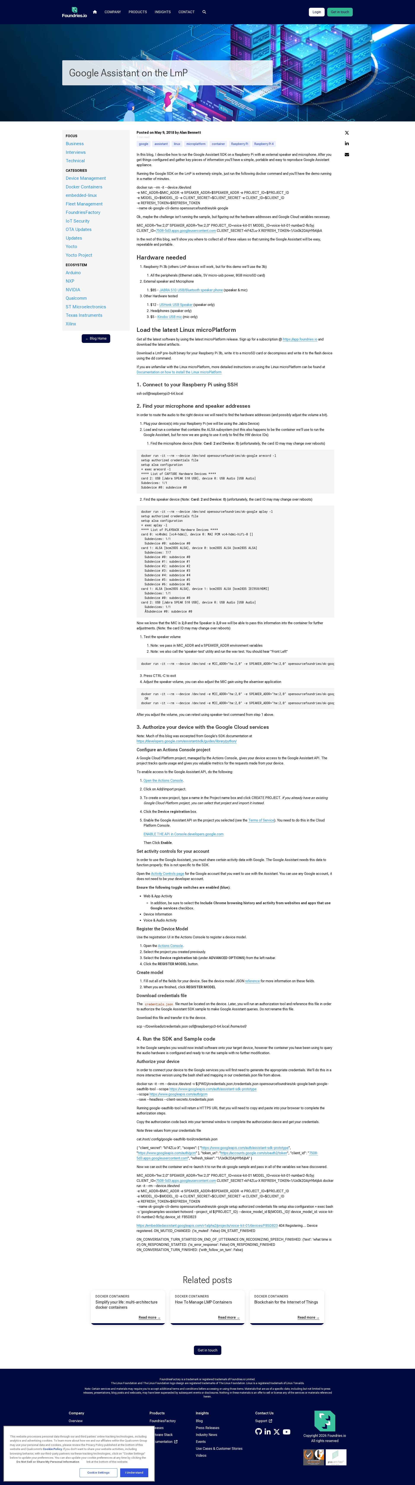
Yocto (71, 246)
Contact (187, 12)
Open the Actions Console (163, 780)
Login (317, 12)
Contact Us (264, 1413)
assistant (161, 144)
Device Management (86, 178)
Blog (199, 1421)
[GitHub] (258, 1433)
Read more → (150, 1317)
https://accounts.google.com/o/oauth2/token (254, 1153)
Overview (76, 1421)
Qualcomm (76, 298)
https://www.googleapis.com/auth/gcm (179, 1094)
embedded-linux (81, 195)
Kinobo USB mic (169, 317)
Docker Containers (84, 186)
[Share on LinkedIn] (347, 144)
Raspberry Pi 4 (264, 144)
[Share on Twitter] (347, 133)
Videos (201, 1455)
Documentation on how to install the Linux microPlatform (179, 372)
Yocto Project (79, 255)
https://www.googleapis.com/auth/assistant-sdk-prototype (213, 1089)
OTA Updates (79, 229)
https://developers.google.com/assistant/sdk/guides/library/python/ (187, 741)
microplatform (196, 144)
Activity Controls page (167, 874)
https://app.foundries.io (300, 339)
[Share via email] (347, 155)
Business (75, 143)
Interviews (76, 152)
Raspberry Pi (239, 144)
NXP (70, 281)
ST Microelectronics (86, 306)
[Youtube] (286, 1433)
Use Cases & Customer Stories (219, 1449)
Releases (157, 1428)
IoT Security (77, 221)
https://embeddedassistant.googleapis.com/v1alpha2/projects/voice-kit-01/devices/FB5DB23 (207, 1226)
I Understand (134, 1472)
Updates (74, 238)
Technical (75, 160)
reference (252, 981)
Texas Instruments (84, 315)
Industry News (206, 1435)
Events (201, 1442)
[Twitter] (276, 1433)
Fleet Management (84, 204)
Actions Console (170, 946)
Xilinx (71, 323)
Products (138, 12)
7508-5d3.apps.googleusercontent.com (186, 231)
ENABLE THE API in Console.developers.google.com (183, 834)
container (218, 144)
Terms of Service (261, 820)
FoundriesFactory (83, 212)
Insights (163, 12)
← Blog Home (96, 338)
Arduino (73, 272)
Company (113, 12)
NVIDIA (73, 289)
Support (261, 1421)
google (143, 144)
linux (177, 144)
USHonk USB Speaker (176, 305)
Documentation (161, 1442)
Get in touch (340, 12)
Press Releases (207, 1428)
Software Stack (161, 1435)
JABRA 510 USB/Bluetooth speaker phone (191, 290)
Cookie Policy (52, 1449)
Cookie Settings (98, 1472)
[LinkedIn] (268, 1433)
